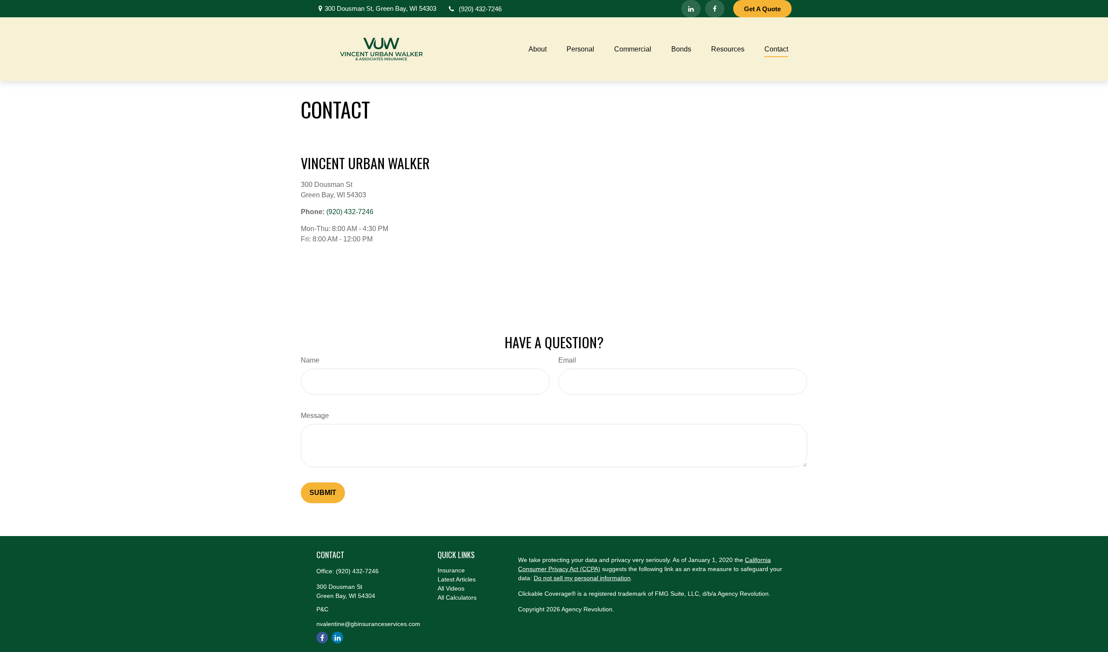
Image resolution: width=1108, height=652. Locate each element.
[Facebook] (715, 8)
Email (567, 360)
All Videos (451, 588)
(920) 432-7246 (480, 9)
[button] (537, 49)
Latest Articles (457, 579)
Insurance (451, 570)
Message (315, 415)
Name (310, 360)
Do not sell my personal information (582, 578)
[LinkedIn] (691, 8)
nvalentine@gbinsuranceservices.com (368, 623)
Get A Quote (762, 9)
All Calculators (457, 597)
